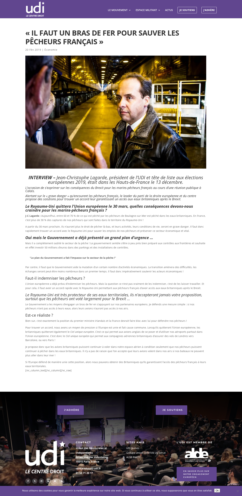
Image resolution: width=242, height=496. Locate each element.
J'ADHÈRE (71, 410)
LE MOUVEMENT (118, 10)
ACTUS (169, 10)
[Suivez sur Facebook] (28, 481)
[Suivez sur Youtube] (55, 481)
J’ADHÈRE (209, 10)
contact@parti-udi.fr (88, 468)
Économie (50, 49)
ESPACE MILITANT (146, 10)
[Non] (237, 491)
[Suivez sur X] (34, 481)
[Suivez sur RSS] (61, 481)
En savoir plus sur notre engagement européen (196, 474)
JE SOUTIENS (187, 10)
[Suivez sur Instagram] (41, 481)
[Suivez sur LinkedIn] (48, 481)
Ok (217, 490)
